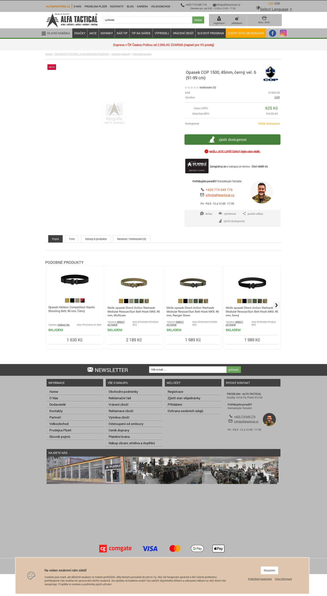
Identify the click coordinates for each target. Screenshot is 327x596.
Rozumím (269, 570)
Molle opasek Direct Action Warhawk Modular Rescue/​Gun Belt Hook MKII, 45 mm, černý (252, 311)
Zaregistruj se (218, 166)
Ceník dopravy (119, 430)
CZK (270, 3)
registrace (219, 23)
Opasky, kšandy (121, 54)
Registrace (175, 391)
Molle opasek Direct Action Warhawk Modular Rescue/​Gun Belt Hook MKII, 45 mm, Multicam (133, 311)
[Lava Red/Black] (82, 301)
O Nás (53, 398)
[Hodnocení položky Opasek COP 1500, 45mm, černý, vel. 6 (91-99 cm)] (192, 87)
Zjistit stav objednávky (246, 33)
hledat (198, 20)
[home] (71, 27)
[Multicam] (146, 302)
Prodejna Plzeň (60, 430)
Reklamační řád (120, 398)
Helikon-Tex (63, 324)
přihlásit (234, 369)
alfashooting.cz (58, 6)
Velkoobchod (59, 424)
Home (48, 54)
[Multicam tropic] (141, 302)
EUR (277, 3)
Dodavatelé (57, 404)
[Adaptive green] (77, 301)
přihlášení (237, 23)
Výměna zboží (119, 417)
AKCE (93, 33)
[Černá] (72, 301)
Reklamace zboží (121, 411)
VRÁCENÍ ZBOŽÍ (183, 33)
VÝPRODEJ (162, 33)
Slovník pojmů (59, 436)
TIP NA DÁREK (141, 33)
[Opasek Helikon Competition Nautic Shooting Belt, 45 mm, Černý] (75, 289)
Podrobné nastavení (260, 579)
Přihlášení (175, 404)
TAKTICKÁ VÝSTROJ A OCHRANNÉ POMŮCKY (82, 54)
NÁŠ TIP (122, 33)
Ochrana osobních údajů (185, 411)
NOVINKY (107, 33)
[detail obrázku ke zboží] (114, 113)
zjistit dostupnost (233, 140)
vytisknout (230, 214)
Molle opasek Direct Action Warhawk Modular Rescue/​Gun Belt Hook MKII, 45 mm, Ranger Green (193, 311)
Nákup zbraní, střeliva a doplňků (132, 443)
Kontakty (56, 411)
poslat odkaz (255, 214)
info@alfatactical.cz (220, 195)
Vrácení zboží (118, 404)
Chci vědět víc (260, 166)
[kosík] (264, 19)
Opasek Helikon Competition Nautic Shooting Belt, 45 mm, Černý (71, 309)
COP (277, 97)
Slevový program (210, 33)
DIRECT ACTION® (116, 323)
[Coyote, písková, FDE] (67, 301)
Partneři (55, 417)
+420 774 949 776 (219, 190)
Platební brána (119, 436)
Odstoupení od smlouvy (126, 424)
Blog (130, 6)
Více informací (283, 579)
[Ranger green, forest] (136, 302)
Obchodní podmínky (123, 391)
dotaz (208, 214)
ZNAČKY (79, 33)
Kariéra (142, 6)
